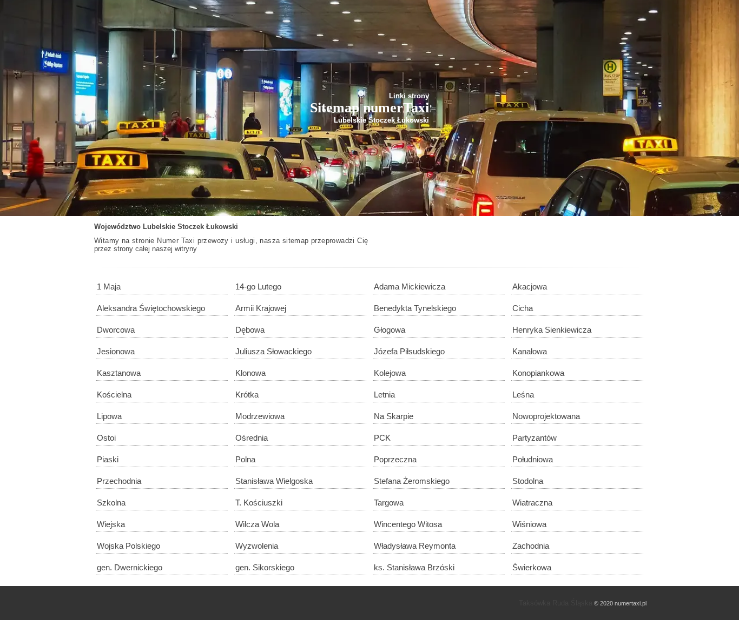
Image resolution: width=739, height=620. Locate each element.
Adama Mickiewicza (409, 286)
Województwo (117, 227)
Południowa (532, 459)
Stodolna (527, 481)
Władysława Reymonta (415, 545)
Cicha (522, 308)
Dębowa (250, 329)
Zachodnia (530, 545)
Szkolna (111, 502)
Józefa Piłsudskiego (409, 351)
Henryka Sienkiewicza (551, 329)
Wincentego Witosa (408, 524)
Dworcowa (116, 329)
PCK (382, 437)
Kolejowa (390, 373)
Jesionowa (116, 351)
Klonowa (250, 373)
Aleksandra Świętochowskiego (151, 308)
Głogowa (389, 329)
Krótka (247, 394)
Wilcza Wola (257, 524)
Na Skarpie (393, 416)
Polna (245, 459)
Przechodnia (119, 481)
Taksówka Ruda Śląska (555, 603)
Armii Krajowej (260, 308)
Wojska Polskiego (128, 545)
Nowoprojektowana (546, 416)
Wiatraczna (532, 502)
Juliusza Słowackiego (273, 351)
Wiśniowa (529, 524)
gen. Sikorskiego (264, 567)
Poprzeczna (395, 459)
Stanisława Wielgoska (274, 481)
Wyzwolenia (256, 545)
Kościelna (114, 394)
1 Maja (109, 286)
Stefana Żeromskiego (412, 481)
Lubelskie (159, 227)
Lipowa (109, 416)
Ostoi (106, 437)
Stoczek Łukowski (207, 227)
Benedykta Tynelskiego (415, 308)
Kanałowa (529, 351)
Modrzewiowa (260, 416)
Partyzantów (534, 437)
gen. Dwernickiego (129, 567)
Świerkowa (531, 567)
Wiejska (111, 524)
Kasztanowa (119, 373)
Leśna (523, 394)
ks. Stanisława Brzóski (414, 567)
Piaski (107, 459)
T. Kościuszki (258, 502)
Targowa (389, 502)
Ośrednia (251, 437)
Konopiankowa (538, 373)
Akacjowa (529, 286)
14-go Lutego (258, 286)
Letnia (384, 394)
